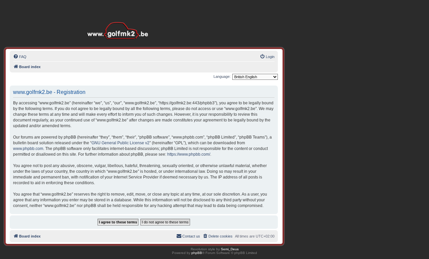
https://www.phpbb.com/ (188, 154)
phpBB (196, 253)
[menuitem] (19, 57)
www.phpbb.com (28, 148)
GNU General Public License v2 (120, 143)
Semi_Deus (230, 249)
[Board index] (119, 20)
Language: (222, 76)
